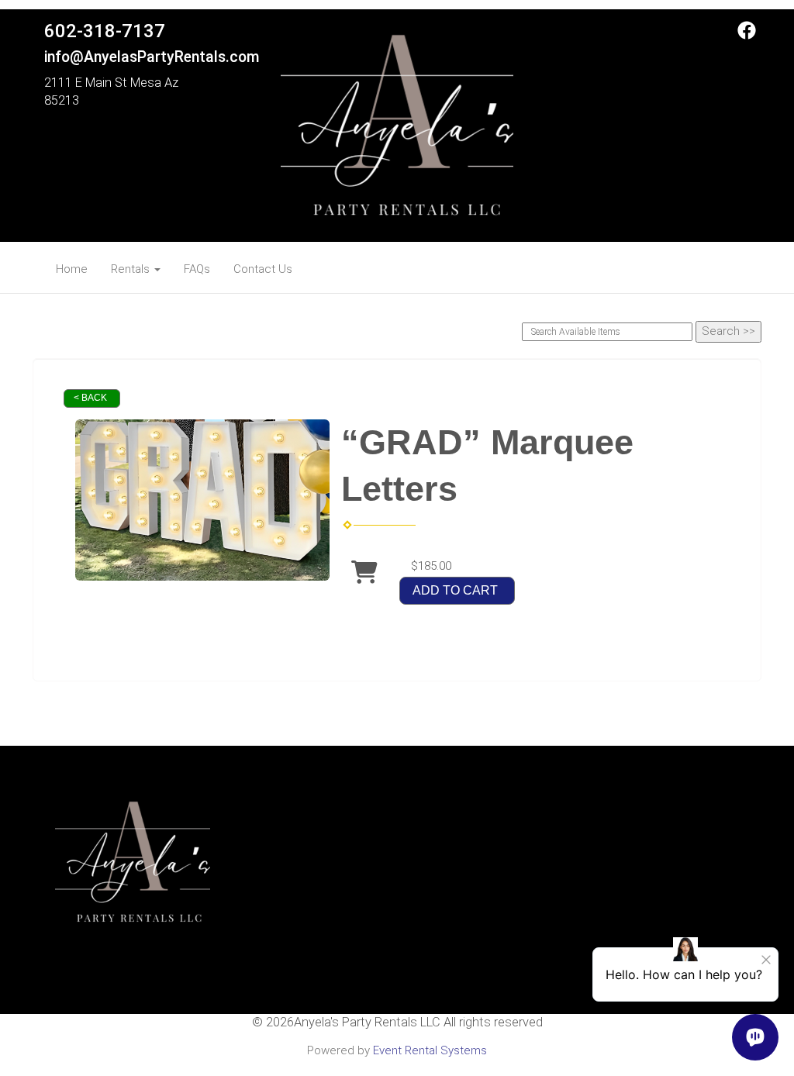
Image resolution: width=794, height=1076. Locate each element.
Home (72, 269)
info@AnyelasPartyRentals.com (152, 57)
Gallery (396, 928)
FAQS (397, 878)
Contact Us (262, 269)
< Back (90, 397)
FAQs (197, 269)
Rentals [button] (132, 269)
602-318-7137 (104, 31)
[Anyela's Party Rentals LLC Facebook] (746, 36)
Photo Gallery (396, 911)
